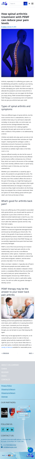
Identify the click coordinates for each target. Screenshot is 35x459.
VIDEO (3, 376)
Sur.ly (26, 415)
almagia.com (23, 411)
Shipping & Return (8, 389)
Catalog (4, 368)
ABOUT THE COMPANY (10, 365)
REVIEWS (4, 372)
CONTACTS (5, 379)
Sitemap (4, 397)
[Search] (25, 3)
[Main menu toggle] (32, 3)
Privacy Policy (6, 386)
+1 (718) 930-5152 (9, 445)
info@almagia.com (10, 447)
